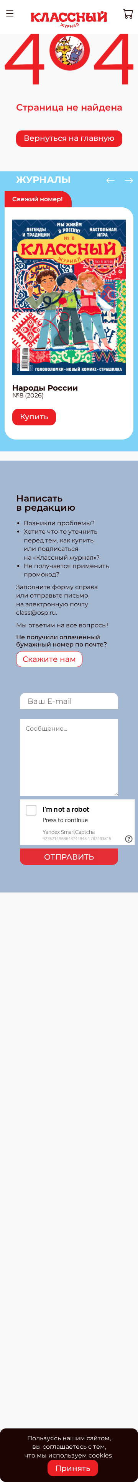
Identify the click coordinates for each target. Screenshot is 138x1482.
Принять (72, 1468)
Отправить (69, 857)
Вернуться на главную (69, 138)
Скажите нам (49, 659)
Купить (34, 416)
